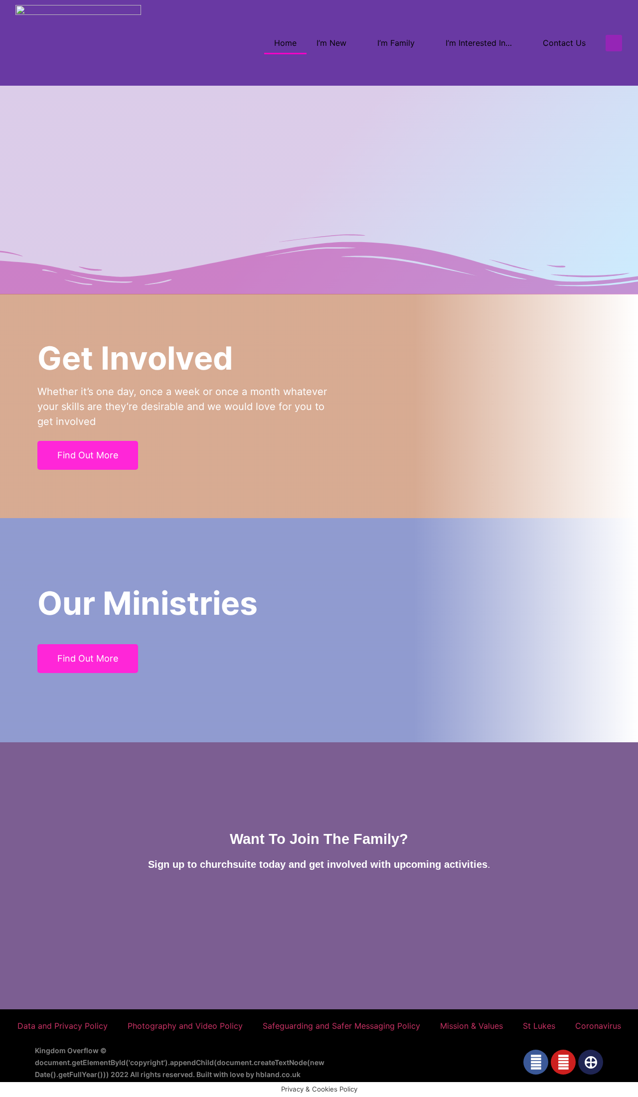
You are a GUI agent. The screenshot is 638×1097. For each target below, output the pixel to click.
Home (285, 43)
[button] (614, 43)
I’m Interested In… (479, 43)
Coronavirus (598, 1026)
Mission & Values (471, 1026)
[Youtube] (563, 1062)
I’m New (331, 43)
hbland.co (273, 1074)
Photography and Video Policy (185, 1026)
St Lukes (539, 1026)
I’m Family (396, 43)
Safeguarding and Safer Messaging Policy (341, 1026)
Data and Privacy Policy (62, 1026)
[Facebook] (535, 1062)
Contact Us (564, 43)
